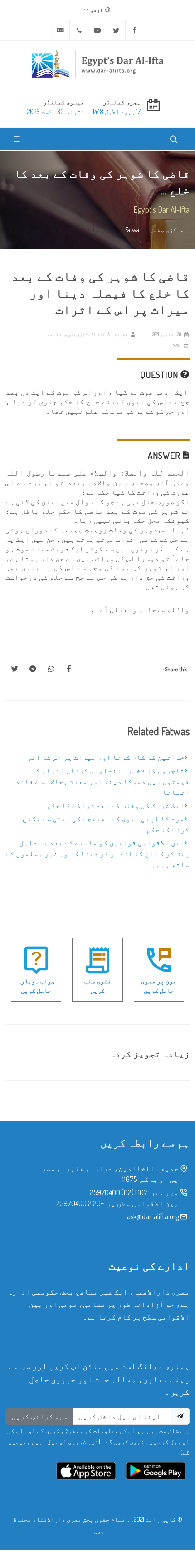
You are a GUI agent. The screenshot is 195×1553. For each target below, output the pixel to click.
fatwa (132, 229)
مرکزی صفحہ (167, 229)
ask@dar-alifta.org (153, 1216)
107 (142, 1192)
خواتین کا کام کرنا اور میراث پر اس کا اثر (106, 757)
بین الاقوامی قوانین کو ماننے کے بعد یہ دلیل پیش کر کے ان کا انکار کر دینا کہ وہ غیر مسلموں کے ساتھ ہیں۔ (97, 853)
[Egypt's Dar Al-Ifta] (97, 63)
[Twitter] (116, 30)
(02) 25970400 (112, 1192)
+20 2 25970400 (80, 1203)
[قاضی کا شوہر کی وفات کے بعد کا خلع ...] (69, 669)
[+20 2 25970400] (79, 30)
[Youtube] (97, 30)
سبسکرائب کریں (39, 1416)
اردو (97, 9)
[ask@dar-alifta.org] (60, 30)
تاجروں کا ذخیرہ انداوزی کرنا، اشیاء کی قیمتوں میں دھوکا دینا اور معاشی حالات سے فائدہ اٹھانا (100, 781)
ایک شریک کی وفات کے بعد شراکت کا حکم (116, 805)
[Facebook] (135, 30)
